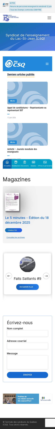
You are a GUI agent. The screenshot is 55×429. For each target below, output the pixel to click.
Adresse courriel (16, 340)
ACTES (12, 3)
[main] (27, 220)
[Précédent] (9, 276)
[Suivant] (46, 276)
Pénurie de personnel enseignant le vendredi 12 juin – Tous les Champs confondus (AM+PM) (30, 8)
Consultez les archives (15, 237)
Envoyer (27, 375)
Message (12, 353)
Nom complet (15, 328)
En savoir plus (26, 287)
